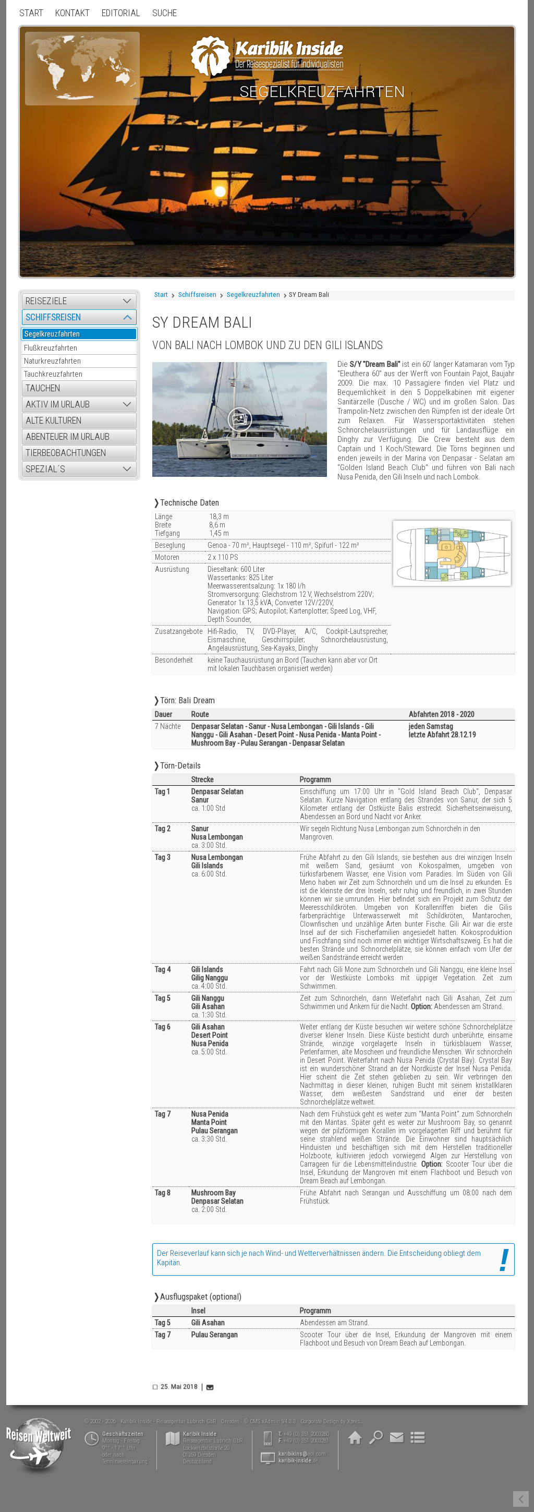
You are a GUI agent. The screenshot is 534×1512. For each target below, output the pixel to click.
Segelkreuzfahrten (253, 294)
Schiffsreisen (197, 294)
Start (161, 294)
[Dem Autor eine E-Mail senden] (210, 1387)
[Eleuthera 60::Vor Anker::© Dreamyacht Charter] (239, 419)
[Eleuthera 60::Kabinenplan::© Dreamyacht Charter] (452, 554)
